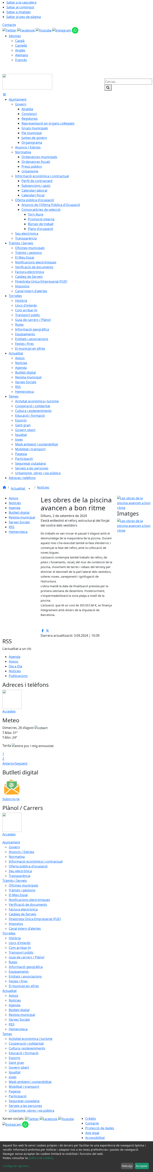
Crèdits (90, 1118)
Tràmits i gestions (22, 890)
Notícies (43, 487)
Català (20, 41)
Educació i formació (23, 1053)
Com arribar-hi (20, 947)
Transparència (19, 876)
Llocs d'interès (19, 943)
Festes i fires (18, 981)
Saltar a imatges (18, 12)
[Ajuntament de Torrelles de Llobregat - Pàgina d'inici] (27, 81)
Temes (7, 1034)
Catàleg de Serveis (22, 914)
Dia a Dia (15, 666)
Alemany (21, 55)
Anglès (20, 50)
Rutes (13, 962)
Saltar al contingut (20, 7)
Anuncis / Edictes (21, 852)
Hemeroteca (18, 532)
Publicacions (18, 676)
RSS (11, 527)
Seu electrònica (20, 871)
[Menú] (4, 94)
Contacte (9, 25)
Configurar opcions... (17, 1166)
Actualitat (18, 488)
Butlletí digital (19, 512)
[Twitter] (9, 30)
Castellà (21, 45)
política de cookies (40, 1158)
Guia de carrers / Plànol (26, 957)
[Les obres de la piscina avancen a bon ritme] (134, 502)
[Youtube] (44, 30)
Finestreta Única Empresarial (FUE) (35, 919)
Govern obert (19, 1067)
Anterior (8, 763)
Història (15, 938)
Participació (17, 1096)
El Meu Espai (18, 895)
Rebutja (127, 1166)
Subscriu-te (11, 799)
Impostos (16, 924)
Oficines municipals (23, 885)
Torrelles (9, 933)
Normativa (17, 856)
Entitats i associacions (25, 976)
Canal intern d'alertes (25, 928)
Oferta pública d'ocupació (28, 866)
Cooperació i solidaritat (26, 1043)
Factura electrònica (23, 909)
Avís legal (92, 1133)
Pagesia (15, 1091)
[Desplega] (29, 489)
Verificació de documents (28, 904)
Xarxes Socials (19, 522)
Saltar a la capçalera (21, 2)
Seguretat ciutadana (24, 1101)
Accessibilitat (95, 1137)
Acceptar (142, 1166)
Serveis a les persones (25, 1106)
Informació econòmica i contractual (36, 861)
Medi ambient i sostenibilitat (30, 1082)
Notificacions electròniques (29, 900)
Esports (14, 1058)
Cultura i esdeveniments (27, 1048)
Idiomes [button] (15, 36)
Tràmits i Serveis (14, 880)
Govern (14, 847)
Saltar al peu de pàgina (23, 17)
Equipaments (19, 971)
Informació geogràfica (26, 967)
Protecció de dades (99, 1128)
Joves (13, 1077)
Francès (21, 60)
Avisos (13, 498)
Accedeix (9, 711)
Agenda (14, 508)
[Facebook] (26, 30)
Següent (21, 763)
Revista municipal (22, 517)
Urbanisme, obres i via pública (31, 1110)
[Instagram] (62, 30)
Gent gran (16, 1062)
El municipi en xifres (24, 986)
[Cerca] (108, 88)
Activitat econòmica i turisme (30, 1038)
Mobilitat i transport (24, 1086)
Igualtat (15, 1072)
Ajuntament (11, 842)
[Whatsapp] (75, 30)
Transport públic (21, 952)
